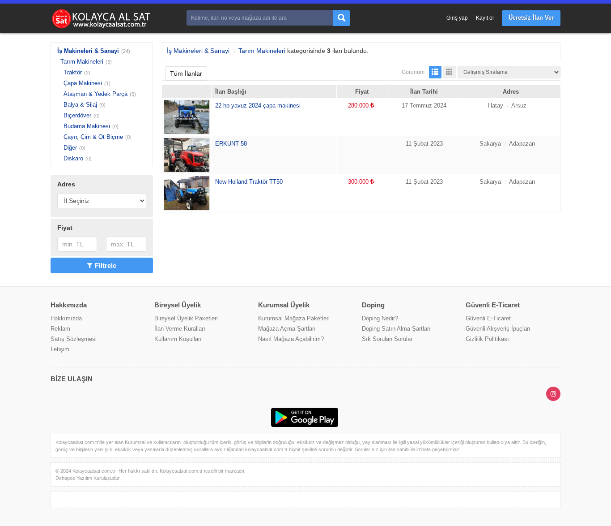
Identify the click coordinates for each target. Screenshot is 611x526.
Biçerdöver (77, 115)
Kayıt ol (485, 18)
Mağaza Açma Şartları (287, 328)
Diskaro (73, 158)
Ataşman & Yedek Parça (95, 94)
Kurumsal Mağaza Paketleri (294, 318)
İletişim (60, 349)
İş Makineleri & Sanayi (88, 50)
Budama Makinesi (87, 126)
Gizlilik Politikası (487, 339)
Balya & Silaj (80, 104)
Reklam (60, 328)
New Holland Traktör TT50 (249, 181)
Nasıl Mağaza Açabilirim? (291, 339)
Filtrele (105, 265)
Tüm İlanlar (186, 73)
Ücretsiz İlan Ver (531, 17)
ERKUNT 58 (231, 143)
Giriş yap (457, 18)
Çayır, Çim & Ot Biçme (93, 137)
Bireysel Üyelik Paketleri (186, 318)
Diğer (70, 147)
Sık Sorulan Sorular (387, 339)
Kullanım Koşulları (178, 339)
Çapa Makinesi (83, 83)
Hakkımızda (66, 318)
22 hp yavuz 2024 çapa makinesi (258, 105)
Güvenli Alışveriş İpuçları (498, 328)
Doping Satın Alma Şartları (396, 328)
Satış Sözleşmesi (74, 339)
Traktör (73, 72)
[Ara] (341, 18)
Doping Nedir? (380, 318)
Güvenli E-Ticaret (488, 318)
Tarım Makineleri (81, 61)
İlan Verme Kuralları (179, 328)
